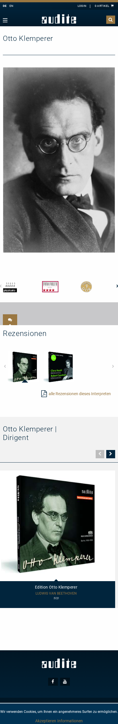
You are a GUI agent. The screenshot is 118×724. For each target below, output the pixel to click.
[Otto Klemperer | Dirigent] (59, 159)
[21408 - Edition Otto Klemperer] (23, 367)
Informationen (70, 721)
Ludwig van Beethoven (56, 593)
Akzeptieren (45, 721)
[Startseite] (59, 19)
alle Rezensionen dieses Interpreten (80, 393)
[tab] (10, 319)
